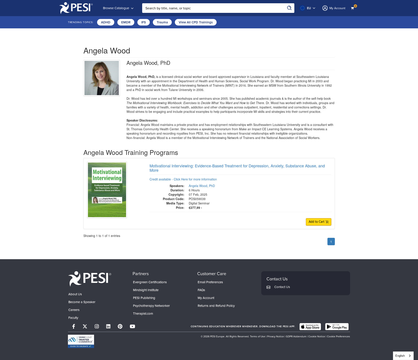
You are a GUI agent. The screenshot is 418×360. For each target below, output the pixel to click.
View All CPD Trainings (196, 22)
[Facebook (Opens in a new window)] (73, 326)
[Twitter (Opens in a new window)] (84, 326)
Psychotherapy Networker (151, 305)
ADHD (105, 22)
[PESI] (89, 278)
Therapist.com (143, 313)
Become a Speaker (81, 302)
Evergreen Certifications (150, 282)
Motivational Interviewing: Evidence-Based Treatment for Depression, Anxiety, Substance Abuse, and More (237, 168)
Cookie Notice (316, 336)
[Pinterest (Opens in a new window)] (120, 326)
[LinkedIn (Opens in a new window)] (108, 326)
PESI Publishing (144, 297)
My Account (206, 297)
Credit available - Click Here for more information (183, 179)
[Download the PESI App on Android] (337, 326)
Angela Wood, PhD (202, 185)
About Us (75, 294)
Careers (73, 309)
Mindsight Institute (145, 290)
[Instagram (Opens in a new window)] (97, 326)
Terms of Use (258, 336)
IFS (143, 22)
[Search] (289, 8)
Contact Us (282, 287)
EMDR (125, 22)
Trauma (162, 22)
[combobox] (403, 355)
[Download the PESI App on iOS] (310, 326)
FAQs (201, 290)
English (400, 355)
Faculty (73, 317)
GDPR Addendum (296, 336)
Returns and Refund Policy (216, 305)
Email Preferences (210, 282)
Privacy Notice (275, 336)
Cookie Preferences (338, 336)
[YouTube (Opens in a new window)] (132, 326)
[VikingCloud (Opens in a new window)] (81, 341)
